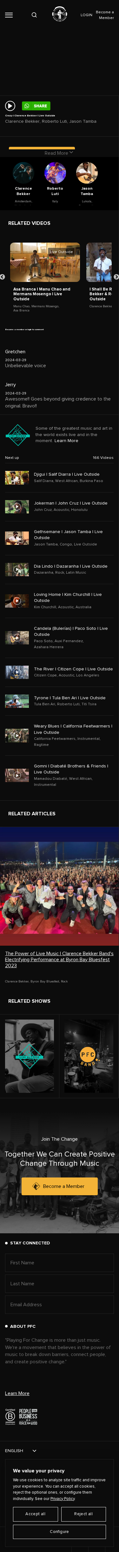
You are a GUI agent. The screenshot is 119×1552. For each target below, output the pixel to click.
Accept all (35, 1514)
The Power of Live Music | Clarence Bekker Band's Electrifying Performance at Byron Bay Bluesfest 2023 (59, 959)
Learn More (66, 441)
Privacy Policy (62, 1499)
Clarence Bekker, (101, 306)
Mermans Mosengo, (45, 306)
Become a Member (63, 1186)
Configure (59, 1532)
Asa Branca (21, 310)
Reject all (83, 1514)
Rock (64, 981)
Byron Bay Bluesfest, (45, 981)
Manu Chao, (21, 306)
